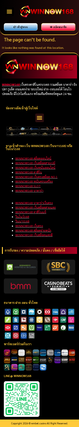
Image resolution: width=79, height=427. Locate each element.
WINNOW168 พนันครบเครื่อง (34, 181)
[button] (9, 11)
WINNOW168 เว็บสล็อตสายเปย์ (35, 163)
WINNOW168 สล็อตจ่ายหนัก (33, 230)
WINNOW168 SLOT (28, 186)
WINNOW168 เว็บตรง (29, 226)
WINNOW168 (11, 85)
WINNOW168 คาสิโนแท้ (30, 212)
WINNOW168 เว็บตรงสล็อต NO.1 (36, 177)
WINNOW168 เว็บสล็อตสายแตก (35, 207)
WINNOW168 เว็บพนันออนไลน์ (35, 168)
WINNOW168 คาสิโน (28, 172)
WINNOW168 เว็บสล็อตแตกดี (34, 235)
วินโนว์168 (22, 217)
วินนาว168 (22, 221)
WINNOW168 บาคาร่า (29, 191)
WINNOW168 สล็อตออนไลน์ (33, 158)
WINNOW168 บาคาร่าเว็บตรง (34, 203)
